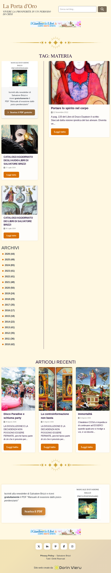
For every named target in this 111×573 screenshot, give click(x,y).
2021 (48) (10, 282)
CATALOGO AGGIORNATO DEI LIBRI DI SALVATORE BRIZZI (18, 221)
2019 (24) (10, 293)
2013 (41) (10, 327)
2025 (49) (10, 259)
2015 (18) (10, 316)
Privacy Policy (47, 555)
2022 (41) (10, 276)
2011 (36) (9, 338)
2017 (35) (10, 305)
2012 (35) (10, 333)
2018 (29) (10, 299)
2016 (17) (10, 310)
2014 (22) (10, 321)
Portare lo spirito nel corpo (69, 108)
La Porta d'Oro (20, 6)
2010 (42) (10, 344)
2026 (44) (10, 254)
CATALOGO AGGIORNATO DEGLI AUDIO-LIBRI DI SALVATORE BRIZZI (18, 160)
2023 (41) (10, 271)
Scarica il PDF (33, 511)
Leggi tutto (11, 174)
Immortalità (85, 414)
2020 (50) (10, 288)
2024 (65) (10, 265)
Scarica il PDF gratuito (21, 112)
